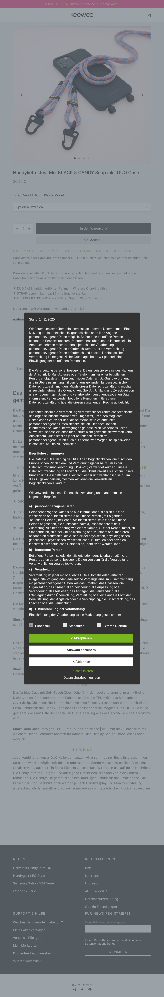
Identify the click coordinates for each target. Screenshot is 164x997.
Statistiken (77, 625)
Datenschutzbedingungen (81, 677)
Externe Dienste (115, 625)
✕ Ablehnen (81, 661)
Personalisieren (81, 670)
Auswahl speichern (81, 649)
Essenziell (43, 625)
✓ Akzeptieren (81, 638)
